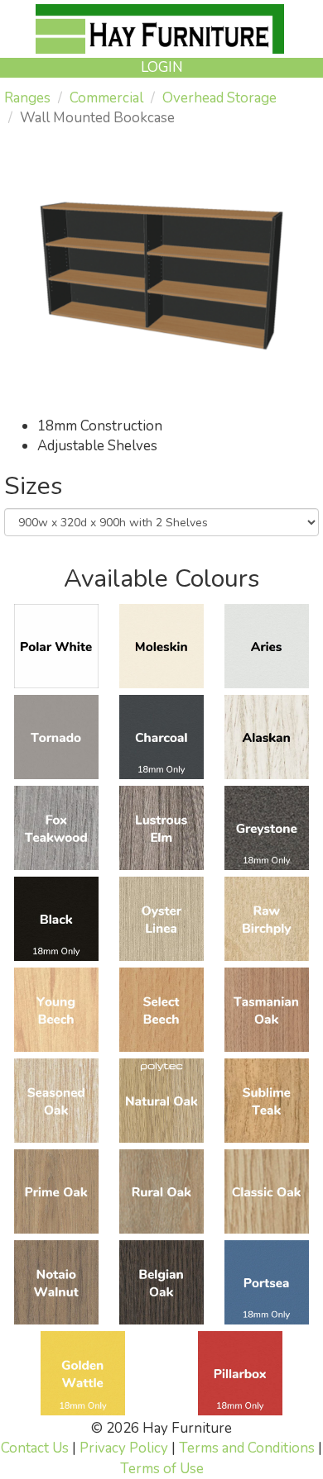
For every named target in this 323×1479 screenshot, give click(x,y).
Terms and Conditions (247, 1448)
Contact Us (35, 1448)
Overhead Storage (219, 97)
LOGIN (162, 67)
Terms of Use (162, 1468)
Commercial (106, 97)
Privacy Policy (124, 1448)
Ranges (27, 97)
